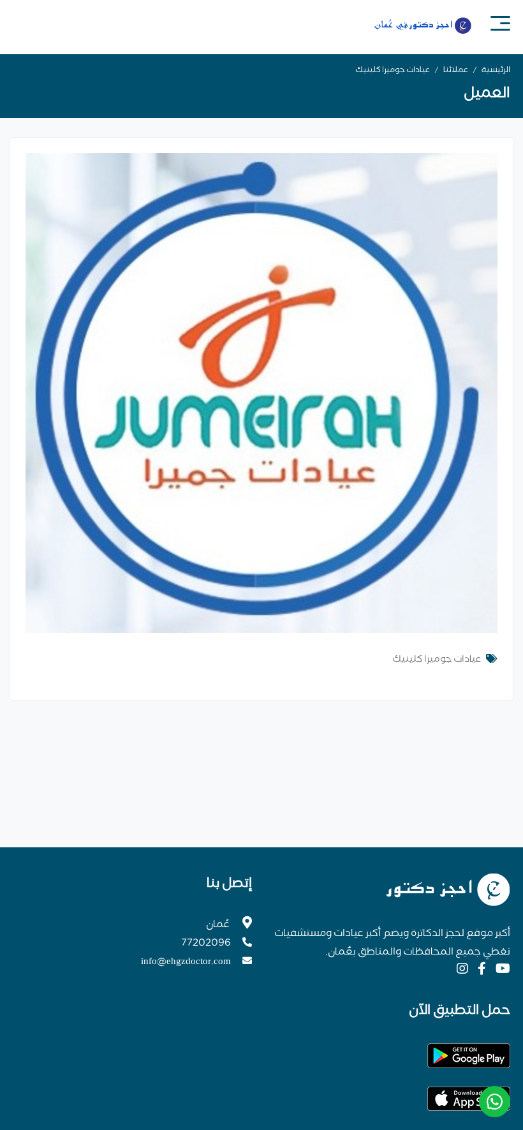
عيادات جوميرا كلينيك (392, 71)
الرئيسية (496, 71)
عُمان (218, 925)
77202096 (206, 944)
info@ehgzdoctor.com (186, 962)
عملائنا (455, 71)
